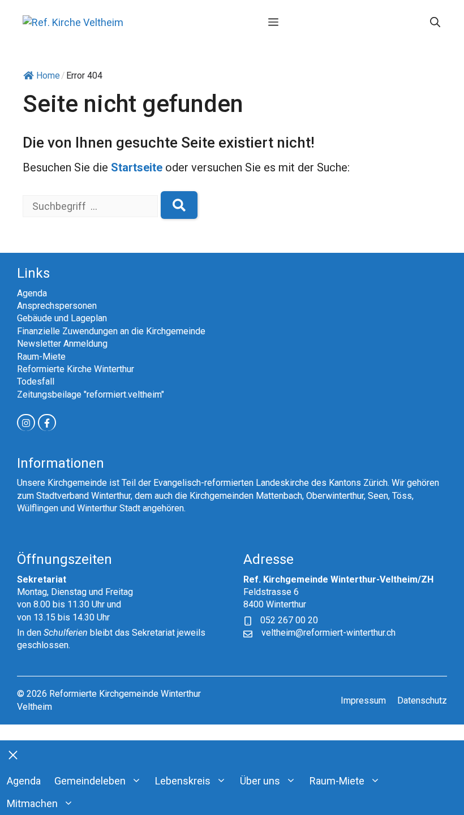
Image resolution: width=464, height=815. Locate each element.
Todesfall (35, 381)
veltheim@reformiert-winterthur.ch (328, 632)
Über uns (260, 781)
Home (48, 75)
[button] (435, 23)
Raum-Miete (41, 356)
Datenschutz (422, 700)
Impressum (363, 700)
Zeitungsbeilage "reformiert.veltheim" (90, 394)
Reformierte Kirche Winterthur (75, 369)
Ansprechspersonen (57, 305)
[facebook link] (47, 422)
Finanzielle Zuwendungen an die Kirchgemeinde (111, 331)
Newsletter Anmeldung (62, 343)
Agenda (32, 293)
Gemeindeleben (90, 781)
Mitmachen (32, 803)
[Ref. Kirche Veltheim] (73, 22)
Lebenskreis (182, 781)
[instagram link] (26, 422)
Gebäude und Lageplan (62, 318)
